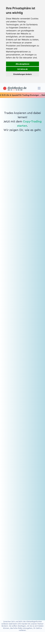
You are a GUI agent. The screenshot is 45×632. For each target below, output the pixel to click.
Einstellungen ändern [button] (22, 74)
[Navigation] (39, 88)
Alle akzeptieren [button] (22, 64)
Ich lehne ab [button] (22, 69)
